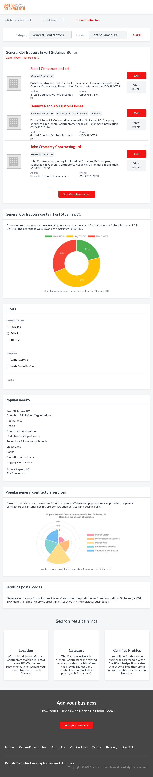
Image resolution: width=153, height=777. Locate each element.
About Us (58, 747)
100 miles (16, 340)
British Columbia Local (17, 20)
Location (81, 35)
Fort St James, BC (53, 20)
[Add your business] (76, 720)
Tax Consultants (17, 473)
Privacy (111, 747)
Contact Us (78, 747)
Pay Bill (127, 747)
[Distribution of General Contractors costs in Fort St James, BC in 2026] (76, 260)
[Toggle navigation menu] (147, 7)
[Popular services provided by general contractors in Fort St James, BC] (76, 538)
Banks (10, 451)
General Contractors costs (22, 57)
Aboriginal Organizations (22, 431)
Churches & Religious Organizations (29, 415)
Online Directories (32, 747)
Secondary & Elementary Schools (27, 441)
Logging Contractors (19, 462)
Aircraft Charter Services (22, 457)
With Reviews (19, 359)
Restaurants (14, 420)
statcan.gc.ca (31, 225)
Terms (96, 747)
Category (21, 35)
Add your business (76, 725)
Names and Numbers (58, 763)
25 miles (16, 326)
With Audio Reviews (23, 366)
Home (9, 747)
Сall (136, 75)
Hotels (11, 425)
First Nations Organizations (24, 436)
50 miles (16, 333)
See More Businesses (76, 194)
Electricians (14, 446)
